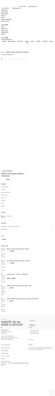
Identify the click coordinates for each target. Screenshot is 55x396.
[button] (7, 171)
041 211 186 (22, 6)
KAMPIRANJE (5, 187)
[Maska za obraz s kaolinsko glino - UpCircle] (3, 253)
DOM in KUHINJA (5, 192)
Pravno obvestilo (5, 356)
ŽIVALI (3, 203)
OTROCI (3, 200)
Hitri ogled (3, 168)
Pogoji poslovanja (5, 348)
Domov (3, 52)
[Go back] (3, 45)
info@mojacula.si (32, 6)
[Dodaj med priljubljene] (7, 168)
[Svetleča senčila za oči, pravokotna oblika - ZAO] (3, 290)
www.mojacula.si (34, 333)
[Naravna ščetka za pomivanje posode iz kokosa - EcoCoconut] (3, 305)
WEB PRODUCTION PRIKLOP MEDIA (20, 363)
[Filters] (2, 368)
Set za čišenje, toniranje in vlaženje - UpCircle (18, 260)
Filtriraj (4, 239)
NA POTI (3, 198)
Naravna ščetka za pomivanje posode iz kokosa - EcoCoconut (22, 298)
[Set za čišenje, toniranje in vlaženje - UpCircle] (3, 265)
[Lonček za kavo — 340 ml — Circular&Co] (3, 278)
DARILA (3, 206)
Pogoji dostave (5, 353)
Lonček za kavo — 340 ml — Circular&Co (17, 274)
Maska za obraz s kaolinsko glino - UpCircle (18, 249)
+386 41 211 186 (34, 330)
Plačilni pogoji (4, 350)
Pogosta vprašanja (6, 361)
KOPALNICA (4, 195)
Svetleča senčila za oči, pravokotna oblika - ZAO (19, 285)
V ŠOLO (3, 189)
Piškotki (3, 358)
